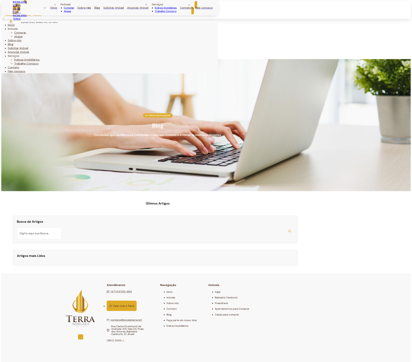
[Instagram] (80, 336)
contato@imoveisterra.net (126, 320)
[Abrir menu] (4, 19)
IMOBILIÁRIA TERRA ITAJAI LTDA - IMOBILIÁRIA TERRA (20, 10)
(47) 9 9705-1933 (121, 291)
